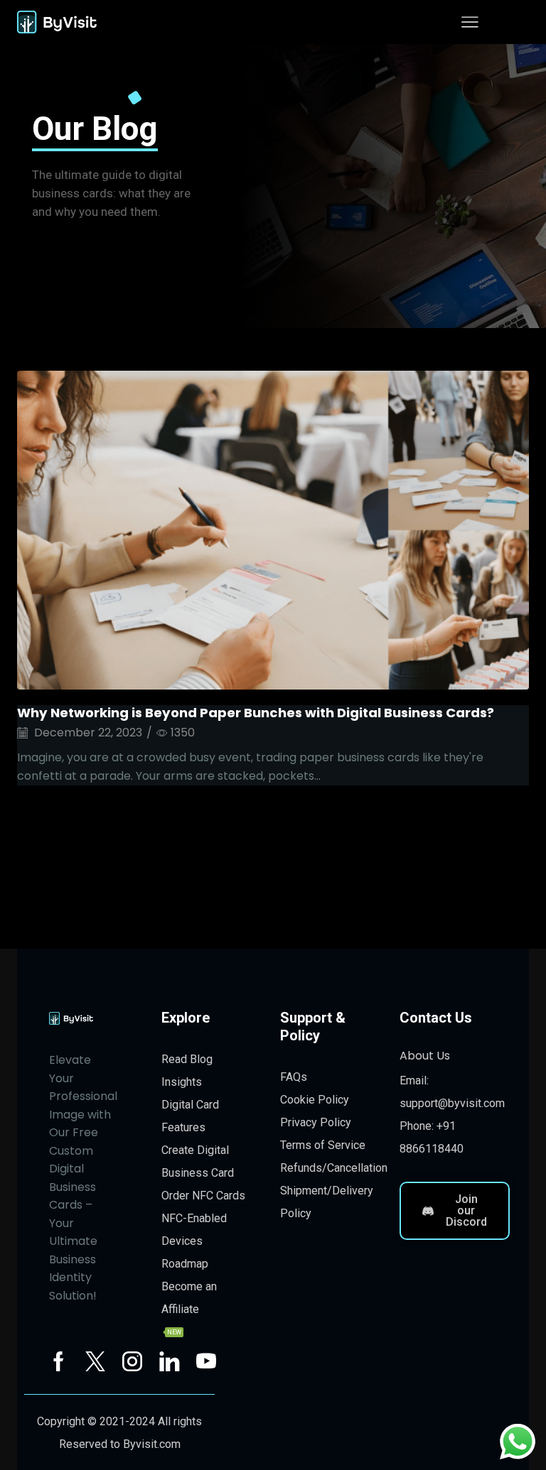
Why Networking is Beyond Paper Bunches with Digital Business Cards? (255, 713)
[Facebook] (58, 1361)
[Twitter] (95, 1361)
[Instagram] (132, 1361)
